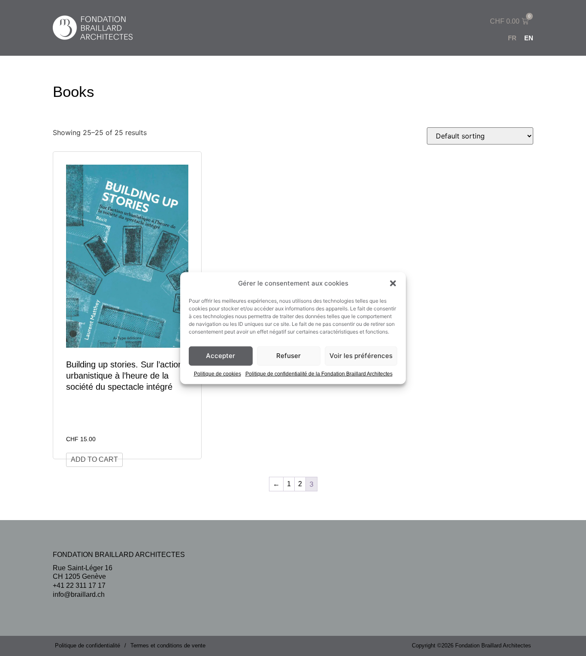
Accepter (220, 356)
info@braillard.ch (79, 594)
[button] (393, 283)
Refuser (288, 356)
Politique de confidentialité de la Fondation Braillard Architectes (319, 373)
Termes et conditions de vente (167, 645)
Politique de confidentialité (87, 645)
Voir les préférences (361, 356)
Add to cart (94, 459)
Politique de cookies (217, 373)
